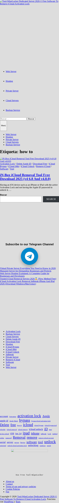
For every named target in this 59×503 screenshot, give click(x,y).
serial (3, 442)
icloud (28, 425)
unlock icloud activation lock (17, 445)
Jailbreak (10, 354)
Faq (7, 491)
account (4, 416)
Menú (3, 126)
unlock (50, 441)
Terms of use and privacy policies (21, 486)
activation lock (29, 416)
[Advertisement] (29, 34)
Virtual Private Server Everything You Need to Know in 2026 (28, 268)
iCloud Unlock (27, 166)
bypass (24, 420)
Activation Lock (7, 164)
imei (50, 429)
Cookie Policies (13, 489)
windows (43, 445)
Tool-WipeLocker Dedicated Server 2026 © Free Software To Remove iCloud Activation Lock (28, 497)
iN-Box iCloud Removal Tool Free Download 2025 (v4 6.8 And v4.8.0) (25, 177)
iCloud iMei (13, 166)
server (10, 442)
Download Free (40, 164)
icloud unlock (36, 429)
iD (46, 429)
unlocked (3, 445)
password (8, 438)
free (13, 425)
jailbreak (43, 434)
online (2, 438)
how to (19, 425)
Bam (18, 501)
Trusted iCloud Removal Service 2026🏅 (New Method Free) (28, 278)
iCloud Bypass (12, 347)
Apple (46, 416)
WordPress (9, 501)
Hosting (9, 81)
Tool (12, 169)
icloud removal (12, 429)
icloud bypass (38, 425)
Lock (49, 434)
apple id (4, 420)
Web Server (11, 71)
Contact (9, 484)
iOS (12, 433)
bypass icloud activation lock (41, 421)
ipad (26, 433)
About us (10, 481)
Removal (19, 437)
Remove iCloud (43, 166)
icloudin (2, 429)
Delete (4, 425)
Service (22, 442)
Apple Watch (13, 421)
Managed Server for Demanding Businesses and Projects (25, 271)
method (54, 434)
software (31, 442)
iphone (35, 433)
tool (40, 442)
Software (4, 169)
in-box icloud (4, 434)
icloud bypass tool (51, 425)
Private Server (12, 91)
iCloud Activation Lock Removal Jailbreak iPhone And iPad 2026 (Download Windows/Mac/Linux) (27, 282)
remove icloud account (46, 438)
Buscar (3, 195)
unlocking (33, 445)
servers (16, 442)
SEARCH (51, 199)
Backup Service (13, 110)
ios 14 (18, 433)
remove (32, 437)
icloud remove (23, 429)
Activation (12, 416)
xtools (49, 445)
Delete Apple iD (23, 164)
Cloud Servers (12, 100)
